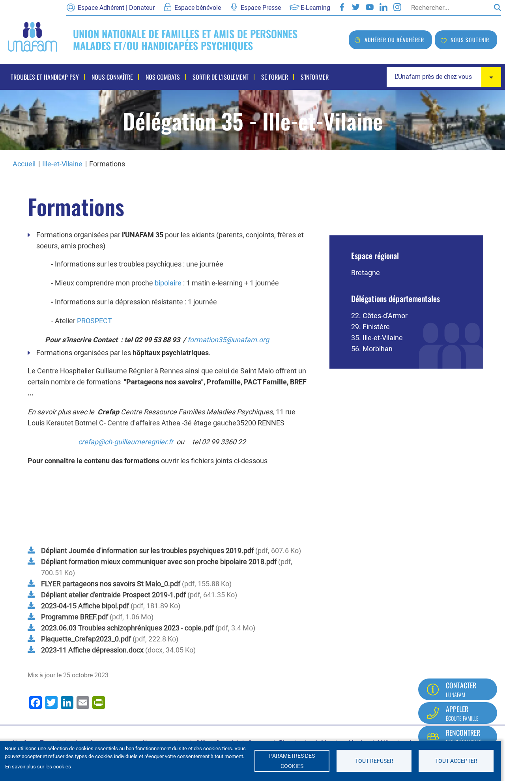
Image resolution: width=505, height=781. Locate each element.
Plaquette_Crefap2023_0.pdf (86, 639)
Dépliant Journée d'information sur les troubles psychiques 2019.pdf (147, 550)
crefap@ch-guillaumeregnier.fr (125, 442)
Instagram (397, 7)
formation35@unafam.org (228, 340)
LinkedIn (383, 7)
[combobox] (444, 77)
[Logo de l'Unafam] (32, 36)
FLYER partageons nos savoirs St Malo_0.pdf (110, 584)
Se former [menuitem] (274, 77)
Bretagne (365, 272)
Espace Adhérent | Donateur (116, 7)
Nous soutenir (470, 39)
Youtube (370, 7)
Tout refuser (374, 761)
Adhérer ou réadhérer (394, 39)
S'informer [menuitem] (315, 77)
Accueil (24, 164)
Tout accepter (456, 761)
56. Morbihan (372, 349)
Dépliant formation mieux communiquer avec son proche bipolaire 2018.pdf (159, 561)
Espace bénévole (197, 7)
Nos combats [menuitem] (163, 77)
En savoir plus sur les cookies (38, 767)
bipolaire (168, 283)
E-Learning (315, 7)
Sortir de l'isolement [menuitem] (221, 77)
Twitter (356, 7)
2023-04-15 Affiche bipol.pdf (85, 606)
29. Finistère (370, 326)
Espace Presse (261, 7)
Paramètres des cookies (292, 761)
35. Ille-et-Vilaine (377, 338)
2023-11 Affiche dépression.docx (92, 650)
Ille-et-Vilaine (62, 164)
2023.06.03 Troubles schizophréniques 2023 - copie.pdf (127, 628)
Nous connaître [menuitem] (112, 77)
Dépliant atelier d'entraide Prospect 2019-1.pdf (113, 595)
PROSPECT (94, 321)
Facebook (342, 7)
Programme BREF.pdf (74, 617)
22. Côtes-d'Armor (379, 315)
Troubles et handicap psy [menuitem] (45, 77)
